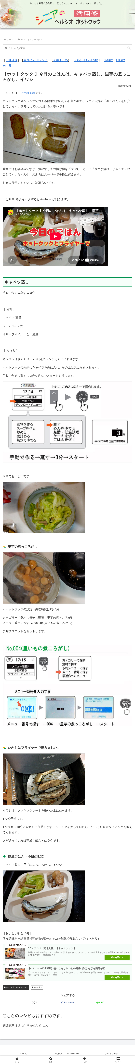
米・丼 (7, 65)
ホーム (23, 1053)
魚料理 (108, 60)
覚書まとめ (60, 60)
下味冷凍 (11, 60)
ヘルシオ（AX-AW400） (67, 1053)
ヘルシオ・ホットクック (17, 987)
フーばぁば (27, 92)
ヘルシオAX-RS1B (86, 60)
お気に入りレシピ (35, 60)
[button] (129, 48)
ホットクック (112, 1053)
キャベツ (38, 987)
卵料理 (120, 60)
